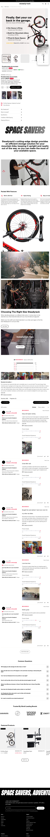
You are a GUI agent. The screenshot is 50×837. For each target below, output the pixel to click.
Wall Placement (29, 825)
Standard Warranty (29, 824)
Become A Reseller (29, 830)
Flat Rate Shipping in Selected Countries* (12, 103)
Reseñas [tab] (4, 399)
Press (2, 824)
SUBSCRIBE (40, 808)
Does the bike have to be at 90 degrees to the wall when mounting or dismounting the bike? (21, 671)
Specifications (4, 115)
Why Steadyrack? (5, 109)
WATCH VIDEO (20, 347)
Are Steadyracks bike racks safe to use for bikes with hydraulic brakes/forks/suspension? (16, 693)
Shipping (27, 821)
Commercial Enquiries (30, 818)
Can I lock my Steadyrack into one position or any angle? (14, 676)
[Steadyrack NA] (25, 4)
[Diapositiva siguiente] (48, 376)
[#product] (25, 265)
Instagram (28, 836)
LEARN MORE (30, 347)
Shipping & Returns (5, 120)
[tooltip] (11, 382)
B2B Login (28, 828)
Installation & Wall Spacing (7, 117)
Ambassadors (3, 819)
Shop (2, 6)
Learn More (31, 1)
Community (3, 825)
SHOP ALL (25, 760)
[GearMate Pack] (34, 740)
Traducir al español (7, 394)
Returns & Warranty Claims (31, 822)
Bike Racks (7, 6)
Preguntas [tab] (13, 399)
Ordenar (34, 407)
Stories (2, 821)
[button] (42, 3)
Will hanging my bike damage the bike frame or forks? (13, 667)
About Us (2, 816)
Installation (28, 827)
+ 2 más (39, 552)
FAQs (27, 819)
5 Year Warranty (6, 105)
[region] (25, 376)
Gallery (2, 822)
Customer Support (29, 816)
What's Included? (5, 112)
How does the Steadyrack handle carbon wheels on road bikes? (16, 689)
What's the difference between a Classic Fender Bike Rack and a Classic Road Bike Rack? (20, 684)
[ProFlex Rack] (11, 740)
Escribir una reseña (42, 402)
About (2, 814)
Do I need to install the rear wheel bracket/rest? (12, 698)
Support (27, 814)
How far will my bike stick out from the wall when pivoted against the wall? (18, 680)
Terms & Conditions (34, 811)
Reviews (2, 818)
